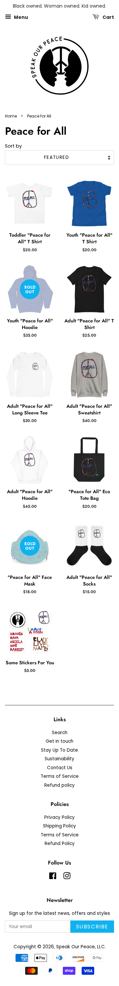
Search (59, 732)
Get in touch (59, 741)
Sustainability (59, 759)
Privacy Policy (59, 817)
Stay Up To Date (59, 750)
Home (11, 116)
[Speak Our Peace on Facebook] (53, 877)
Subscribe (92, 926)
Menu (20, 17)
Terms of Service (60, 776)
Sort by (13, 146)
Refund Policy (60, 843)
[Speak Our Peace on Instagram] (66, 877)
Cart (107, 17)
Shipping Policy (59, 826)
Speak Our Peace (75, 947)
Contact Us (59, 768)
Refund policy (59, 785)
